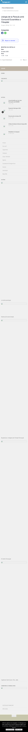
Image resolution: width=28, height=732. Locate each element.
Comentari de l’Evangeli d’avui (9, 163)
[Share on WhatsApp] (5, 33)
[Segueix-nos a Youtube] (26, 68)
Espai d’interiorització (7, 60)
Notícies (4, 167)
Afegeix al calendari (10, 40)
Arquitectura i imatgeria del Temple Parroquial (12, 438)
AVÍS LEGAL (5, 709)
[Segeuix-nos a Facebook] (23, 68)
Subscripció (5, 170)
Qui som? (5, 146)
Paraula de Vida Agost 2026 (14, 108)
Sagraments (5, 149)
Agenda (4, 160)
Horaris (4, 142)
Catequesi (5, 153)
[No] (26, 726)
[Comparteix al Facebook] (2, 33)
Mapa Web (5, 174)
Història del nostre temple (7, 317)
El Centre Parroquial (6, 559)
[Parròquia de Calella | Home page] (7, 2)
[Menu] (26, 2)
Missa (24, 60)
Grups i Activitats (6, 156)
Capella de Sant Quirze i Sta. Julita (9, 680)
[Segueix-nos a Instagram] (21, 68)
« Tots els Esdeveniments (7, 8)
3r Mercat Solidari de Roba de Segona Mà (17, 124)
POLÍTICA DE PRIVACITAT (8, 705)
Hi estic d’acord (10, 729)
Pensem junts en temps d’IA (14, 116)
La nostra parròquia (6, 300)
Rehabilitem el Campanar (13, 131)
